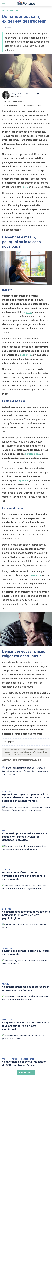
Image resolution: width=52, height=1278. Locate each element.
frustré (25, 187)
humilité (28, 312)
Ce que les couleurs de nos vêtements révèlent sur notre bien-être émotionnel (25, 1026)
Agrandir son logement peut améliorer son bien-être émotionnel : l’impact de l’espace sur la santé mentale (25, 797)
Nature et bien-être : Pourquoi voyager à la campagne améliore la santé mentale (23, 876)
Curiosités (7, 1020)
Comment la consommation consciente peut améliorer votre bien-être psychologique (26, 915)
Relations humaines (10, 10)
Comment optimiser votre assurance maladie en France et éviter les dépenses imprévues (24, 836)
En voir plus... (26, 1072)
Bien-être (6, 791)
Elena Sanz (16, 96)
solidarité (25, 355)
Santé (5, 831)
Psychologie (8, 948)
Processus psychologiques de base (18, 1059)
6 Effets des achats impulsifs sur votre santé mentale (26, 952)
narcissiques (32, 454)
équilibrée (23, 480)
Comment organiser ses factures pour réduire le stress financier (25, 988)
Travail (5, 984)
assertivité (36, 575)
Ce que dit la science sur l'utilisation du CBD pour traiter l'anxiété (24, 1063)
